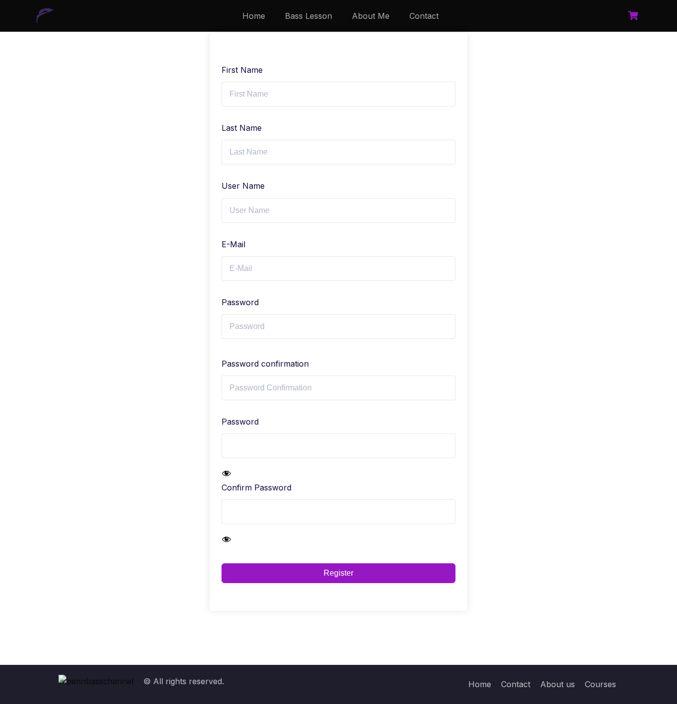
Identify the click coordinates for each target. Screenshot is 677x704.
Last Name (242, 128)
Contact (424, 15)
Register (338, 573)
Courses (600, 684)
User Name (243, 186)
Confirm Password (256, 487)
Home (253, 15)
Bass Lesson (308, 15)
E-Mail (233, 244)
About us (557, 684)
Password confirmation (265, 364)
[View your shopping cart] (634, 15)
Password (240, 302)
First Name (242, 70)
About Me (371, 15)
